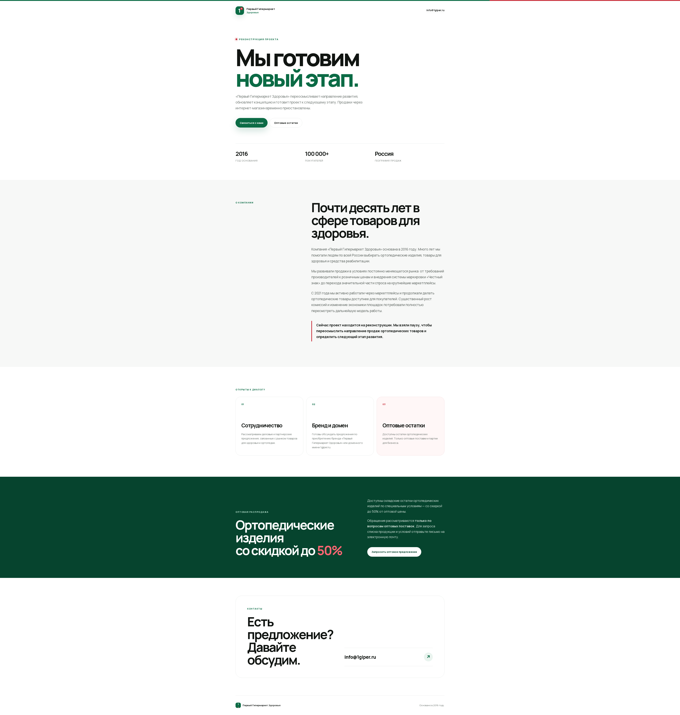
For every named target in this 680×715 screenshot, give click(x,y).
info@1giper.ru (435, 10)
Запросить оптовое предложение (394, 551)
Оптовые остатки (286, 123)
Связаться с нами (251, 123)
